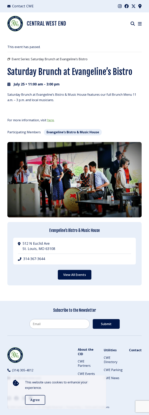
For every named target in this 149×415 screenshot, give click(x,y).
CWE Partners (84, 363)
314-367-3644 (34, 258)
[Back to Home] (15, 355)
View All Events (74, 275)
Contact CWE (23, 6)
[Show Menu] (140, 23)
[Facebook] (126, 6)
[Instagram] (120, 6)
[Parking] (140, 6)
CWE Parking (113, 370)
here (50, 120)
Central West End (46, 23)
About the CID (86, 351)
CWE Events (86, 374)
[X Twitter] (133, 6)
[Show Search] (133, 23)
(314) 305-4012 (22, 370)
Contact (135, 350)
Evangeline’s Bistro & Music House (73, 132)
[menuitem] (120, 6)
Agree (35, 400)
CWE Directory (110, 360)
